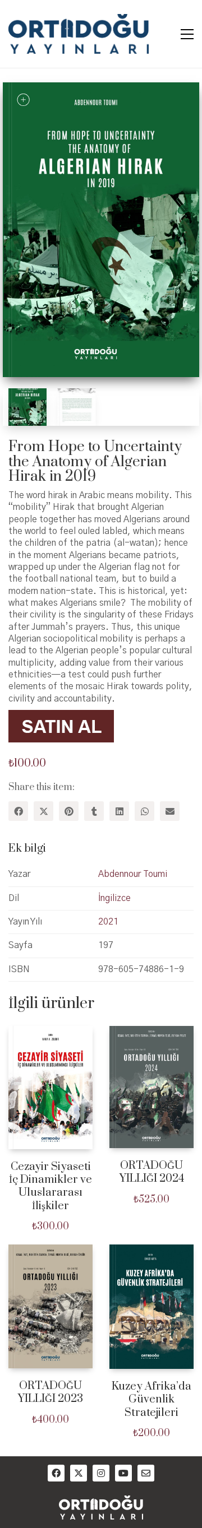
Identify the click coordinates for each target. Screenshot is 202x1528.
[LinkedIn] (119, 811)
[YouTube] (123, 1473)
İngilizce (114, 898)
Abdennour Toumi (132, 874)
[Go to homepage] (78, 34)
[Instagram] (101, 1473)
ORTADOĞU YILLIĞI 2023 (50, 1393)
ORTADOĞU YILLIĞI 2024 (152, 1172)
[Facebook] (18, 811)
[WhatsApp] (144, 811)
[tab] (101, 849)
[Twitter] (78, 1473)
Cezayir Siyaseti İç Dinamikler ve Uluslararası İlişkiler (50, 1186)
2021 (108, 921)
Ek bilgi (27, 849)
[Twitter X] (43, 811)
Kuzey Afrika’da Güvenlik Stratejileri (151, 1399)
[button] (187, 34)
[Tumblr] (94, 811)
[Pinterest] (69, 811)
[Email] (170, 811)
